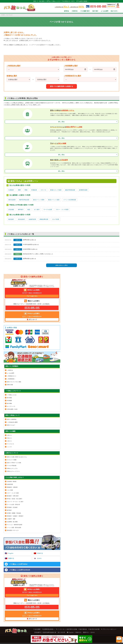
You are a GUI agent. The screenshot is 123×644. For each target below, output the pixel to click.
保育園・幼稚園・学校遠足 (14, 513)
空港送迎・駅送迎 (11, 481)
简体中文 (40, 553)
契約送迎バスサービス (13, 530)
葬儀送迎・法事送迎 (12, 487)
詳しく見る (61, 121)
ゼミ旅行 (37, 209)
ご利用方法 (74, 11)
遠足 (28, 209)
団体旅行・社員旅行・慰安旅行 (15, 516)
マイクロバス (10, 444)
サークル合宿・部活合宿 (13, 504)
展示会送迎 (12, 199)
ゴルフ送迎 (55, 219)
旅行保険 (9, 403)
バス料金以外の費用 (12, 422)
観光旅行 (11, 219)
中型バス (9, 438)
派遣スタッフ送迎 (56, 190)
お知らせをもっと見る (61, 265)
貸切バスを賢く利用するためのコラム (17, 457)
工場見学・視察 (11, 519)
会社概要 (37, 629)
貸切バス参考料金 (11, 419)
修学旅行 (21, 209)
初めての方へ (114, 11)
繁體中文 (11, 558)
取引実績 (9, 397)
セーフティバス (11, 406)
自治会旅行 (21, 219)
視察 (19, 190)
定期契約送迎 (83, 190)
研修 (26, 190)
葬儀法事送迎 (44, 219)
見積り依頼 (10, 384)
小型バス (9, 441)
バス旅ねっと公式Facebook (19, 570)
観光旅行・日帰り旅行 (13, 496)
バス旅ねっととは (11, 394)
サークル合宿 (48, 209)
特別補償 (9, 400)
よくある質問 (104, 11)
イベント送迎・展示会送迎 (14, 527)
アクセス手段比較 (11, 465)
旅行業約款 (83, 629)
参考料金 (66, 11)
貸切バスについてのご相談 (14, 381)
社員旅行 (11, 190)
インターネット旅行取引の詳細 (67, 629)
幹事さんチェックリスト (13, 471)
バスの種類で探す (85, 11)
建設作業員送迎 (70, 190)
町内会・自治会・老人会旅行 (14, 498)
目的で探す (95, 11)
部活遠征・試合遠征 (12, 507)
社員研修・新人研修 (12, 521)
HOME (3, 15)
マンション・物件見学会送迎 (14, 524)
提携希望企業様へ (49, 629)
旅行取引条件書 (95, 629)
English (10, 553)
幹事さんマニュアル (12, 468)
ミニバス (9, 446)
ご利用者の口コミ (11, 376)
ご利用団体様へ (11, 379)
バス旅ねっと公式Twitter (18, 564)
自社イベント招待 (38, 199)
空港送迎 (34, 190)
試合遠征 (11, 209)
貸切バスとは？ (11, 425)
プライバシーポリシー (109, 629)
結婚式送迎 (32, 219)
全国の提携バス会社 (12, 409)
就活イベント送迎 (53, 199)
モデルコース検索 (11, 459)
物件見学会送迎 (24, 199)
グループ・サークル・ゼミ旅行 (15, 501)
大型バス (9, 435)
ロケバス (43, 190)
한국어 (39, 558)
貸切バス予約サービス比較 (14, 462)
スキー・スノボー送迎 (13, 493)
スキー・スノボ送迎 (62, 209)
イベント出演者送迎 (69, 199)
